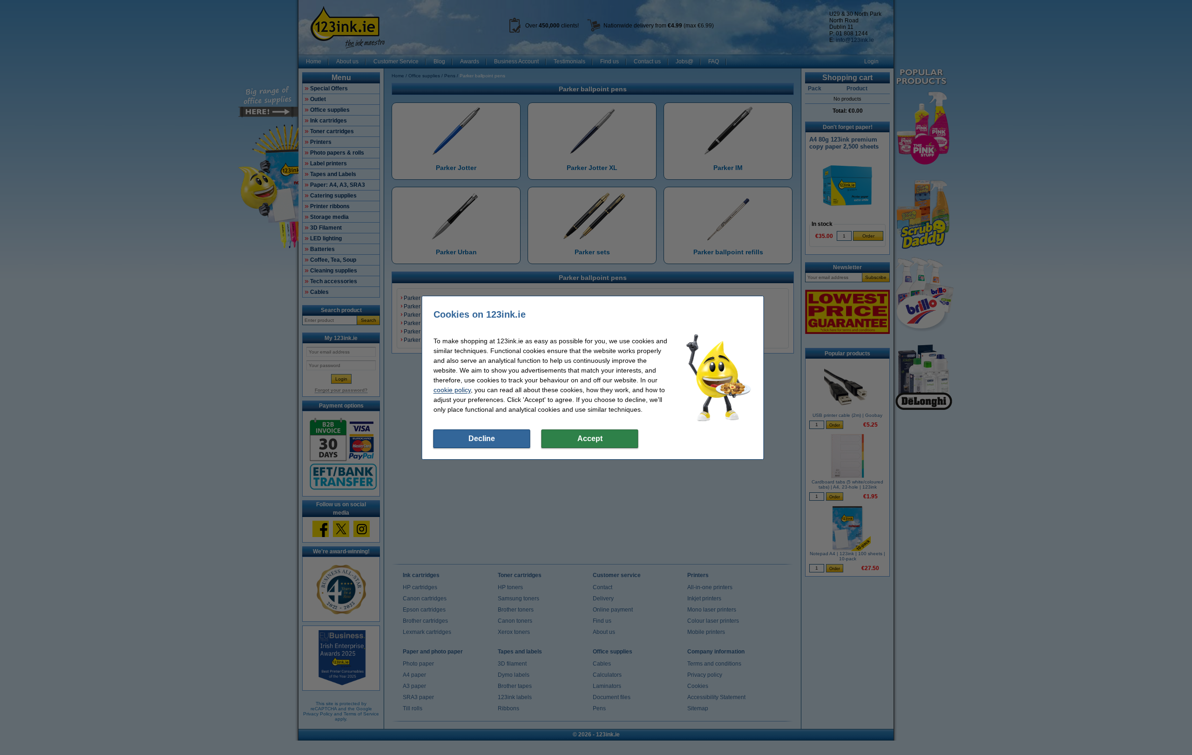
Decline (481, 438)
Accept (590, 438)
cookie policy (452, 390)
